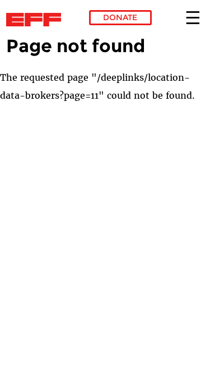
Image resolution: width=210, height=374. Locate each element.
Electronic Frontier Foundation (36, 19)
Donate (120, 17)
